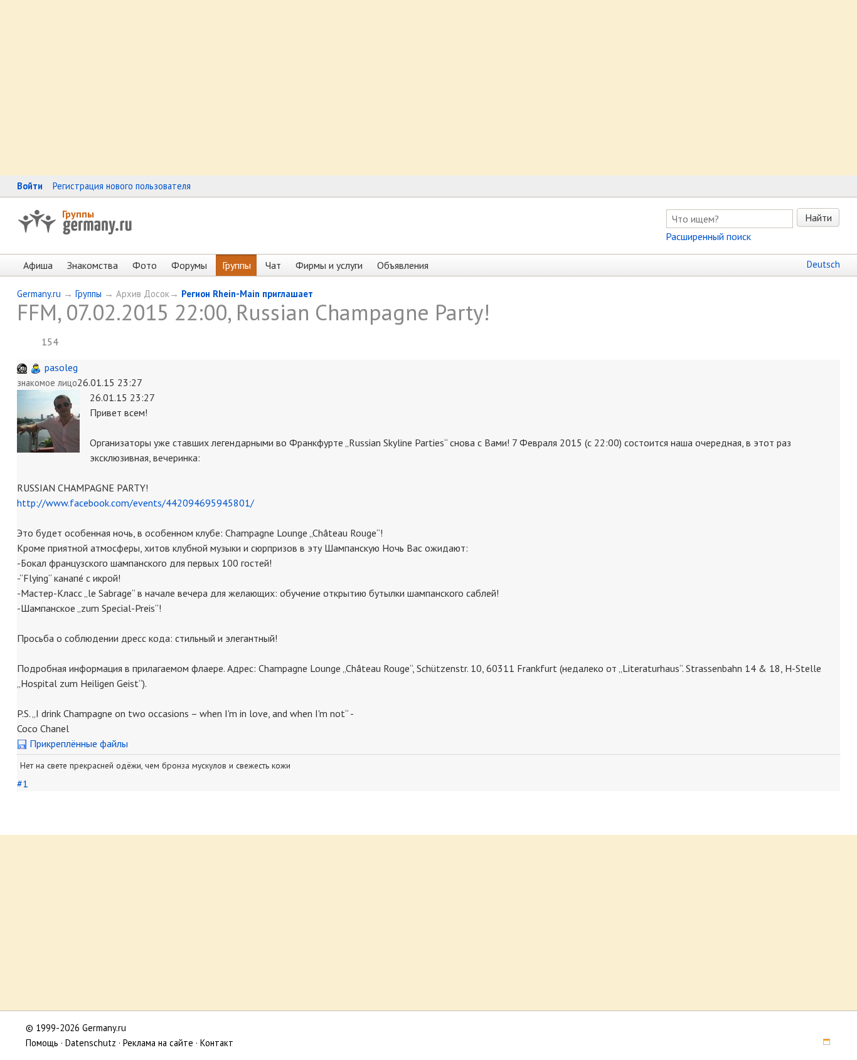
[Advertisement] (376, 88)
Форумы (189, 265)
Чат (273, 265)
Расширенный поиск (708, 236)
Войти (30, 186)
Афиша (38, 265)
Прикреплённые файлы (77, 743)
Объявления (402, 265)
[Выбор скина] (821, 1043)
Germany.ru (39, 294)
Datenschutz (90, 1043)
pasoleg (61, 367)
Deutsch (823, 264)
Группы (78, 213)
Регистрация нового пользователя (122, 186)
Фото (144, 265)
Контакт (216, 1043)
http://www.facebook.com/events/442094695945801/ (135, 502)
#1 (22, 783)
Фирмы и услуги (329, 265)
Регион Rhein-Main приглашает (247, 294)
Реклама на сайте (158, 1043)
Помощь (42, 1043)
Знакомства (92, 265)
